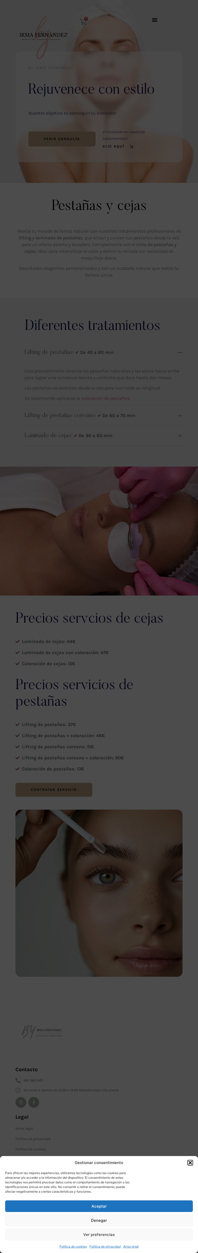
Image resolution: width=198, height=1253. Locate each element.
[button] (190, 1162)
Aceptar (99, 1206)
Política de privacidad (105, 1246)
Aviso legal (131, 1246)
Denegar (99, 1220)
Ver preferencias (99, 1234)
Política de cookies (73, 1246)
